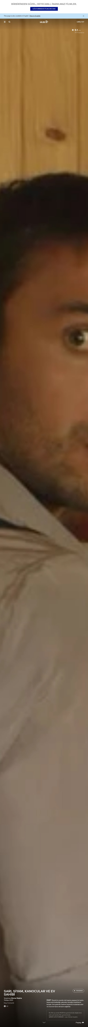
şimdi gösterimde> (56, 1017)
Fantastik (10, 1003)
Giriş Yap (80, 22)
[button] (4, 22)
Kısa (5, 1003)
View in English (34, 16)
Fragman (79, 990)
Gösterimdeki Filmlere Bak (44, 9)
